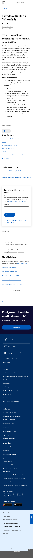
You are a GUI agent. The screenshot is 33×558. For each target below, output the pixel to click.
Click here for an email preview (16, 201)
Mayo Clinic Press (22, 263)
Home (5, 8)
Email (6, 205)
